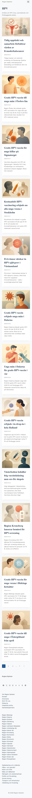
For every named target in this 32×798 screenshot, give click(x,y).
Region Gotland (7, 719)
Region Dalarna (7, 717)
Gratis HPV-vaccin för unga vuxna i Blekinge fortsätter (15, 583)
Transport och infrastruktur (11, 780)
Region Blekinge (7, 715)
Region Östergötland (8, 759)
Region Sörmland (7, 741)
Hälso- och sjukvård (8, 767)
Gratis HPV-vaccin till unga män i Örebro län (16, 99)
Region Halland (7, 724)
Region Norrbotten (8, 735)
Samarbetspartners (8, 707)
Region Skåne (6, 737)
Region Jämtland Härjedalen (11, 726)
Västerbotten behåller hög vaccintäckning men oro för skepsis (15, 475)
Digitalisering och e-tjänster (11, 765)
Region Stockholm (8, 739)
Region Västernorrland (9, 750)
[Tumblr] (22, 685)
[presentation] (16, 27)
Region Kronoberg (8, 732)
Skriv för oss (6, 701)
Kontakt (4, 696)
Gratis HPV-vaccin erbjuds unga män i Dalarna (14, 316)
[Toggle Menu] (28, 2)
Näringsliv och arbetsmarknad (11, 774)
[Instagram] (9, 685)
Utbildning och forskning (10, 783)
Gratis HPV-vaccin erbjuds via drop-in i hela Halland (14, 424)
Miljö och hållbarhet (8, 772)
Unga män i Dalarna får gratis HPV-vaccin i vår (15, 370)
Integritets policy (7, 705)
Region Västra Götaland (9, 754)
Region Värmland (7, 746)
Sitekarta (5, 703)
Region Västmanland (8, 752)
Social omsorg (6, 778)
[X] (6, 685)
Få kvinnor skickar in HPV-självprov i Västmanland (15, 262)
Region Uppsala (7, 743)
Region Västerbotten (8, 748)
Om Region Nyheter (8, 694)
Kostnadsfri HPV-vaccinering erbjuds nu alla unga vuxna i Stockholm (16, 207)
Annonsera (5, 699)
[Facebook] (3, 685)
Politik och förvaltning (9, 776)
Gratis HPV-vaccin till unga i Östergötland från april (15, 636)
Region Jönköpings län (9, 728)
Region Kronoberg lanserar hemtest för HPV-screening (14, 529)
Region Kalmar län (8, 730)
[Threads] (12, 685)
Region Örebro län (8, 757)
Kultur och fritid (7, 769)
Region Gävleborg (8, 721)
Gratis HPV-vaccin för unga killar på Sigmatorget (15, 151)
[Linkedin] (25, 685)
